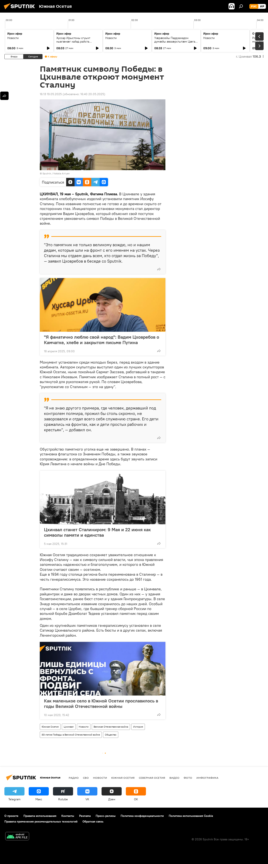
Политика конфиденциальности (142, 816)
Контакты (67, 816)
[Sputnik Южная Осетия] (20, 10)
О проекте (11, 816)
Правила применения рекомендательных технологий (40, 821)
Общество (110, 734)
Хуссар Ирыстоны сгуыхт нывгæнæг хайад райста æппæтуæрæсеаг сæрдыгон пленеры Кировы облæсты (75, 43)
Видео (174, 778)
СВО (86, 778)
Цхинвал (69, 726)
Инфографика (207, 778)
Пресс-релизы (106, 816)
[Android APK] (17, 836)
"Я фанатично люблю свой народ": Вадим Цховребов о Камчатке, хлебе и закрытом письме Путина (101, 339)
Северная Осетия (152, 778)
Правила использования (39, 816)
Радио (74, 778)
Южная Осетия (50, 726)
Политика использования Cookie (191, 816)
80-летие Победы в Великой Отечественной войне (71, 734)
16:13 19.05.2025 (51, 94)
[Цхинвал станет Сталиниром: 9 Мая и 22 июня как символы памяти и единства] (102, 497)
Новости (13, 38)
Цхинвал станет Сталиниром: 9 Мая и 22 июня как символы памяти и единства (97, 532)
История (138, 726)
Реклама (85, 816)
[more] (159, 269)
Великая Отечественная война (111, 726)
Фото (188, 778)
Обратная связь (92, 821)
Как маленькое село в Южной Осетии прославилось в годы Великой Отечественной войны (101, 703)
